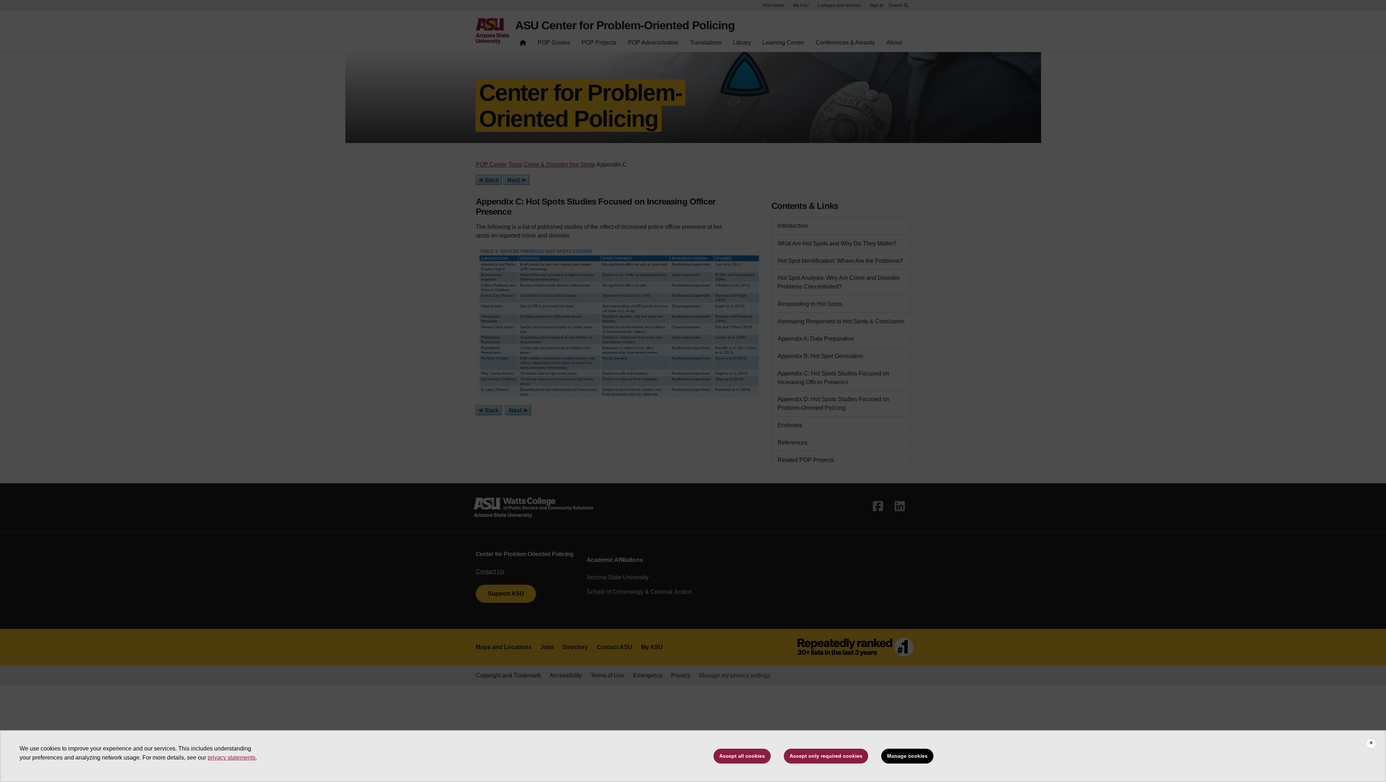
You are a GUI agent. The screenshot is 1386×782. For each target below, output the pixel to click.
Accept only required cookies (826, 756)
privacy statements (231, 757)
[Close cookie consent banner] (1371, 743)
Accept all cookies (742, 756)
